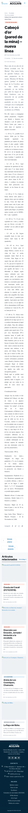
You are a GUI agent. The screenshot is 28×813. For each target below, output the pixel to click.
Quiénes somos (14, 785)
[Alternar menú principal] (25, 3)
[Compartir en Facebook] (12, 526)
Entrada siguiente (11, 547)
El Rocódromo (14, 795)
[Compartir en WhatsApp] (19, 526)
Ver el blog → (22, 559)
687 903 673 (9, 771)
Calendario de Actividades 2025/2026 (14, 793)
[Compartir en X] (15, 526)
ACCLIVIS (15, 3)
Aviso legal (14, 798)
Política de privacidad (14, 801)
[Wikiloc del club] (22, 526)
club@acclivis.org (15, 774)
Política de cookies (14, 803)
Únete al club (14, 787)
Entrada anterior (9, 540)
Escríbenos (14, 790)
